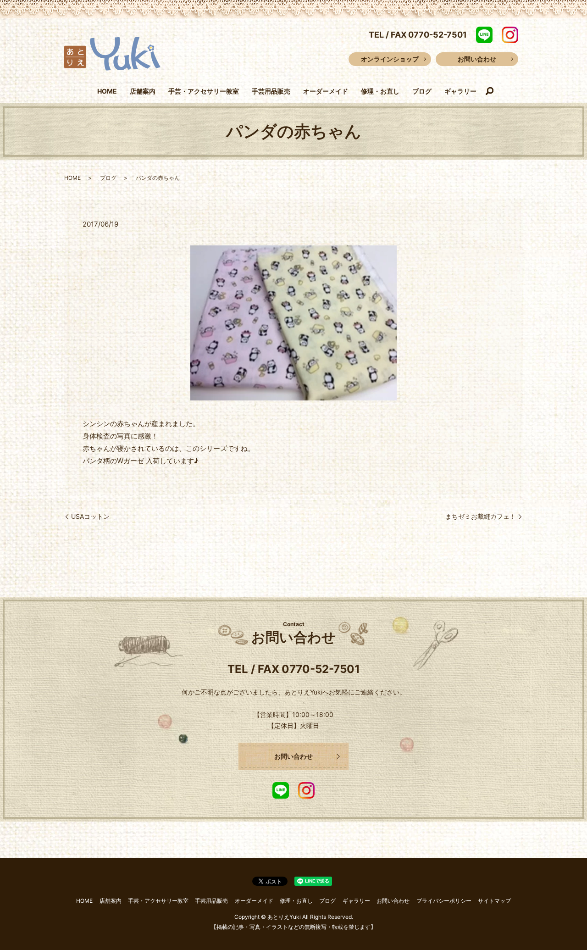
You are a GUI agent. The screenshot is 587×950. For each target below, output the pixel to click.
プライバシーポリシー (443, 900)
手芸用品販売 (271, 91)
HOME (107, 91)
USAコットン (90, 516)
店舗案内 (142, 91)
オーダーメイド (325, 91)
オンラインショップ (390, 59)
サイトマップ (494, 900)
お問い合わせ (477, 59)
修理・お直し (380, 91)
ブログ (422, 91)
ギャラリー (460, 91)
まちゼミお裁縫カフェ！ (480, 516)
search (490, 92)
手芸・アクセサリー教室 (203, 91)
